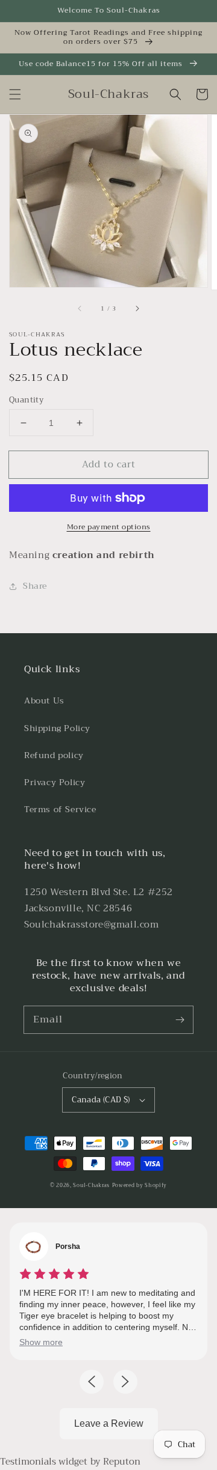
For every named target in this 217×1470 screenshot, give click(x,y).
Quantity (26, 400)
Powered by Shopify (140, 1185)
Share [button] (35, 586)
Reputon (121, 1461)
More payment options (109, 526)
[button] (15, 94)
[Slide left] (80, 309)
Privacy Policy (54, 782)
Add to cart (109, 464)
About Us (44, 700)
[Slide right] (137, 309)
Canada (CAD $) (101, 1100)
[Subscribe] (179, 1019)
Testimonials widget (43, 1461)
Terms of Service (60, 809)
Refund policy (54, 755)
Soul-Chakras (91, 1185)
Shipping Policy (57, 728)
